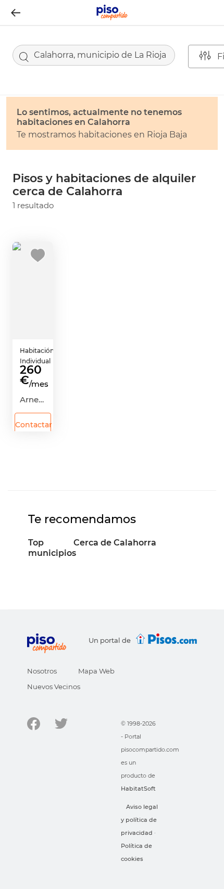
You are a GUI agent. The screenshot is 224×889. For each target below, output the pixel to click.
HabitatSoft (138, 788)
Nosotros (42, 671)
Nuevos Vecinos (53, 686)
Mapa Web (96, 671)
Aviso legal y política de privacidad (139, 819)
